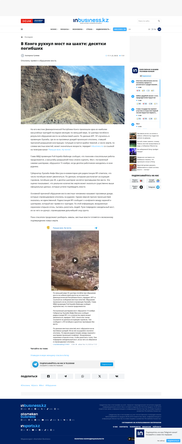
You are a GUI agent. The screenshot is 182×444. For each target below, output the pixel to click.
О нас (115, 427)
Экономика (77, 29)
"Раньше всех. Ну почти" (59, 149)
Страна (89, 29)
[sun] (149, 29)
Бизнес (54, 29)
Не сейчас (161, 441)
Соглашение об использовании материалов (141, 423)
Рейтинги (157, 427)
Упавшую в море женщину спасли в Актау (50, 355)
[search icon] (159, 21)
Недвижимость (102, 29)
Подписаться (173, 441)
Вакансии (146, 427)
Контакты (123, 427)
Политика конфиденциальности (89, 439)
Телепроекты (135, 427)
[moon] (155, 29)
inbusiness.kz (97, 146)
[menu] (22, 29)
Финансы (64, 29)
